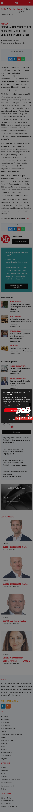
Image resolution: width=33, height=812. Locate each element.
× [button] (29, 391)
